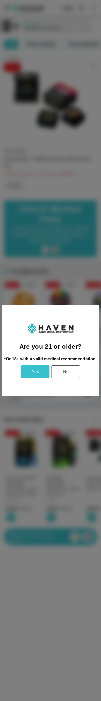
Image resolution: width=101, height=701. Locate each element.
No (66, 371)
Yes (35, 371)
